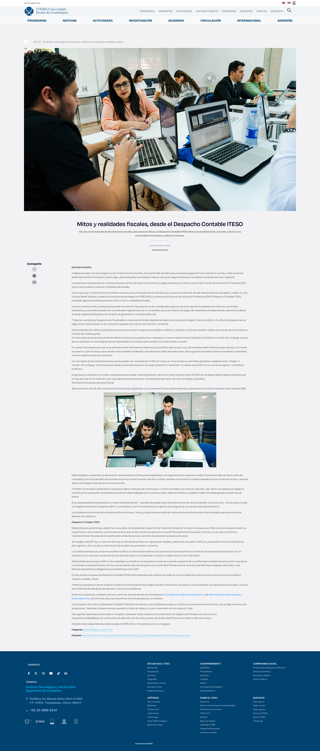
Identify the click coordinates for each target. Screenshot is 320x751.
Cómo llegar (152, 717)
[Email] (34, 282)
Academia (176, 20)
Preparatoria (153, 671)
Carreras (151, 675)
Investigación (140, 20)
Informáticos (258, 702)
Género (203, 683)
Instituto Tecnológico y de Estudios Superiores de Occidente (51, 688)
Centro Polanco (260, 679)
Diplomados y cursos (156, 683)
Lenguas (204, 679)
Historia (203, 717)
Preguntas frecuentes (210, 728)
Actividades (103, 20)
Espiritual (204, 675)
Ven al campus (153, 702)
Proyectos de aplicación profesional (269, 667)
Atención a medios (208, 732)
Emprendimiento (207, 691)
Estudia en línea (154, 687)
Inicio (37, 41)
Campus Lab (153, 709)
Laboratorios (153, 713)
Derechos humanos (261, 671)
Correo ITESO (259, 717)
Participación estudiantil (211, 687)
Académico (205, 667)
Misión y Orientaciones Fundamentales (217, 705)
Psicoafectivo (206, 671)
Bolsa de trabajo (207, 721)
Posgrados (152, 679)
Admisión (285, 20)
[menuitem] (147, 11)
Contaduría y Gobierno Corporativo (184, 594)
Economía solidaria (261, 675)
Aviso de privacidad (143, 743)
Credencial (258, 721)
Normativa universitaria (211, 709)
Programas (37, 20)
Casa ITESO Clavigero (157, 721)
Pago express (259, 709)
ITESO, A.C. (205, 713)
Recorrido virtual (154, 725)
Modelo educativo (155, 691)
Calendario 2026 (207, 725)
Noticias (70, 20)
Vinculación (210, 20)
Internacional (249, 20)
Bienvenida (152, 667)
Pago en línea (259, 705)
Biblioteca (151, 705)
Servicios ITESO (260, 713)
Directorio (204, 702)
